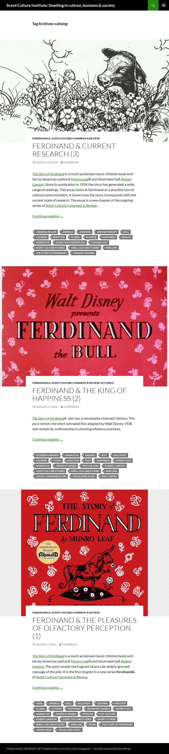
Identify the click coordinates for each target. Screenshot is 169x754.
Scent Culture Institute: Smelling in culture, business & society (61, 5)
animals (67, 231)
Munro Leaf (80, 179)
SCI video (107, 382)
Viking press (44, 729)
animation (72, 455)
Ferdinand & (41, 138)
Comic (57, 460)
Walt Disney (109, 476)
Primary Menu (163, 5)
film (87, 460)
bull (126, 231)
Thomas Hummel (84, 252)
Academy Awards (47, 455)
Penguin (88, 713)
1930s (39, 703)
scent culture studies (50, 247)
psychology (99, 242)
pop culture (91, 465)
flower (91, 237)
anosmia (85, 231)
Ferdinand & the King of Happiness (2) (79, 394)
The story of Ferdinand (51, 252)
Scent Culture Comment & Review (75, 138)
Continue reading (47, 216)
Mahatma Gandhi (98, 708)
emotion (59, 237)
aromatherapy (107, 231)
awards (90, 455)
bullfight (120, 455)
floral (75, 237)
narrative (43, 242)
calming (41, 237)
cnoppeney (71, 162)
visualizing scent (83, 476)
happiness (109, 237)
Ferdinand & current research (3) (74, 149)
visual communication (51, 476)
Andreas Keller (46, 231)
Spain (92, 724)
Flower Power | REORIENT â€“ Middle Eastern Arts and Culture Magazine (49, 748)
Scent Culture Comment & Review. (71, 205)
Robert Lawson (115, 465)
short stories (106, 719)
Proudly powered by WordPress (112, 748)
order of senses (66, 465)
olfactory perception (70, 242)
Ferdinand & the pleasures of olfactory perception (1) (84, 628)
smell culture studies (85, 247)
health (126, 237)
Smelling (111, 247)
